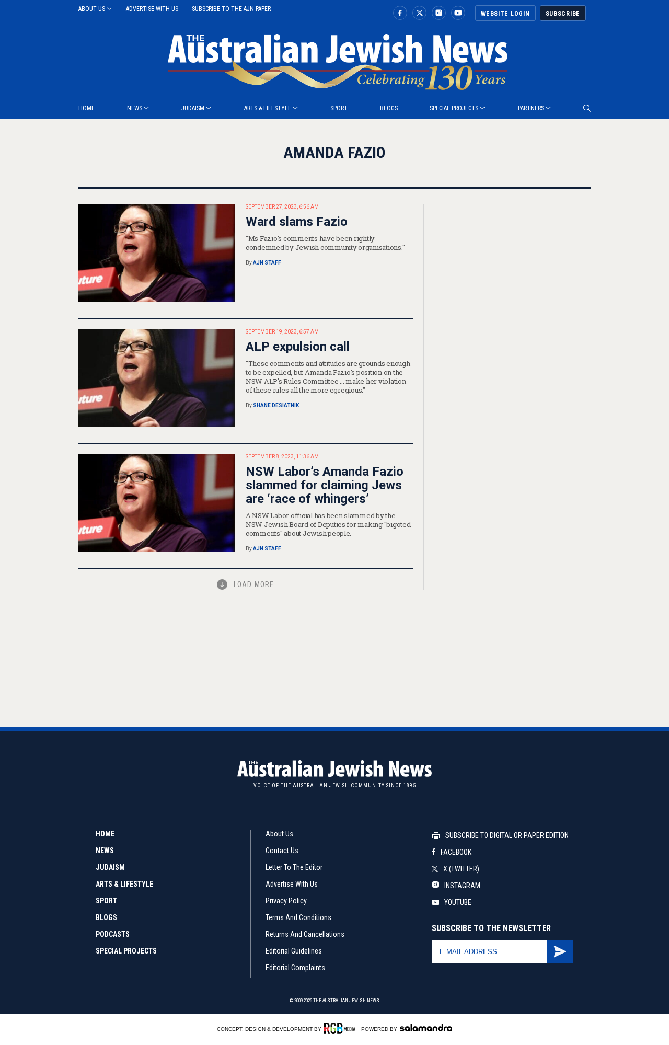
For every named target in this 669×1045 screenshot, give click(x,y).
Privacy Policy (286, 901)
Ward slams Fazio (297, 221)
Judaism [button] (192, 108)
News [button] (134, 108)
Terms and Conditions (298, 917)
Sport (339, 108)
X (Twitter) (461, 869)
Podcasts (113, 934)
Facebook (456, 852)
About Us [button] (91, 9)
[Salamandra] (426, 1027)
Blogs (389, 108)
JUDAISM (110, 867)
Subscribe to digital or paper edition (507, 835)
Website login (505, 13)
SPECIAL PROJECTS (126, 951)
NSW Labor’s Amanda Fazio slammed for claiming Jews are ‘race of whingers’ (324, 485)
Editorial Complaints (295, 967)
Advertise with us (152, 9)
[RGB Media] (341, 1028)
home (86, 108)
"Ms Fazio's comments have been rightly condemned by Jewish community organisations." (325, 243)
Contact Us (282, 850)
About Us (279, 834)
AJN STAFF (267, 263)
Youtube (457, 902)
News (105, 850)
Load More (254, 584)
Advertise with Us (292, 884)
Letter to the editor (294, 867)
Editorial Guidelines (294, 951)
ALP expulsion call (298, 346)
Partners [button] (531, 108)
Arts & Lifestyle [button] (267, 108)
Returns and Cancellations (305, 934)
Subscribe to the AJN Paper (231, 9)
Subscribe (563, 13)
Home (105, 834)
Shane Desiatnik (276, 405)
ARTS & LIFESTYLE (124, 884)
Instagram (461, 885)
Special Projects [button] (454, 108)
